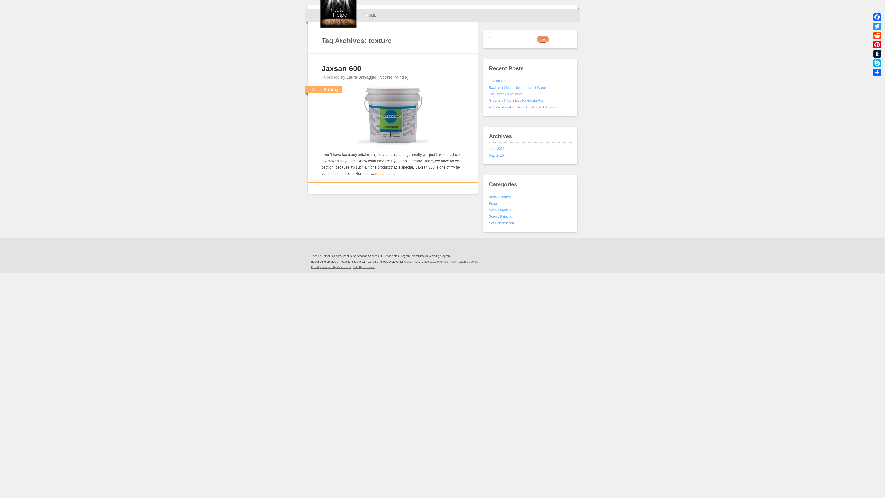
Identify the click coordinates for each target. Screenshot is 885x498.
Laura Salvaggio (361, 77)
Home (371, 15)
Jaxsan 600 (341, 68)
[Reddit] (877, 35)
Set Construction (501, 223)
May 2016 (496, 155)
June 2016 (496, 149)
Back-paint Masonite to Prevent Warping (519, 87)
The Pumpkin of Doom (506, 94)
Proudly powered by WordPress (331, 267)
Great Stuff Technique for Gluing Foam (517, 100)
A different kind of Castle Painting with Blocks (522, 107)
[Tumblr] (877, 54)
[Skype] (877, 63)
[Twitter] (877, 26)
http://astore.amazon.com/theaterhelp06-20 (451, 261)
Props (493, 203)
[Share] (877, 72)
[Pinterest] (877, 44)
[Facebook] (877, 17)
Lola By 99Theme (364, 267)
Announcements (501, 197)
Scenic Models (500, 210)
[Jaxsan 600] (393, 144)
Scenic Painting (394, 77)
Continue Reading (385, 174)
